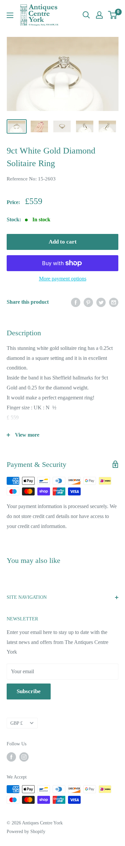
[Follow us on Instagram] (24, 757)
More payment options (62, 278)
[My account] (99, 15)
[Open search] (86, 15)
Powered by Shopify (26, 831)
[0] (113, 15)
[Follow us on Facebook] (11, 757)
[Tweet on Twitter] (101, 302)
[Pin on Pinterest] (88, 302)
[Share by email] (113, 302)
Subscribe (29, 691)
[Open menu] (10, 15)
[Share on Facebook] (75, 302)
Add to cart (63, 242)
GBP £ (16, 723)
